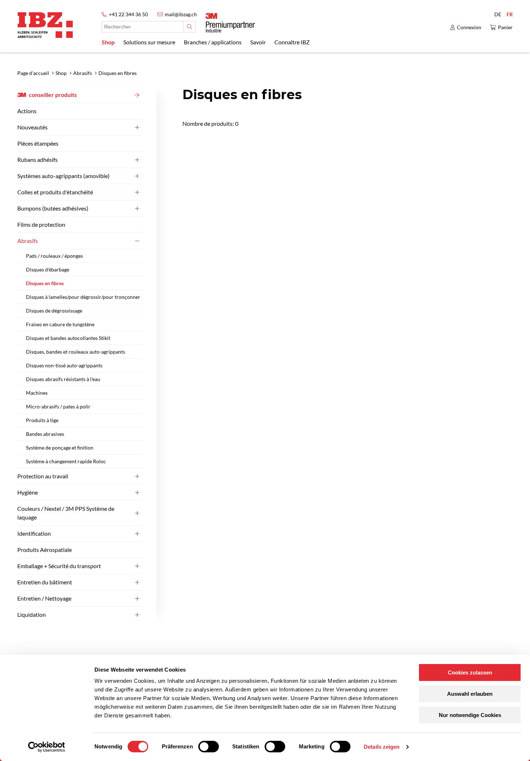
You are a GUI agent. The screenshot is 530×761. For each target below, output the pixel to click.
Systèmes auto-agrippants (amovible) (63, 175)
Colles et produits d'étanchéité (55, 192)
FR (510, 14)
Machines (37, 393)
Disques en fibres (45, 283)
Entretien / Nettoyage (44, 598)
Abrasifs (27, 240)
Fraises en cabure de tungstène (60, 324)
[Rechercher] (189, 26)
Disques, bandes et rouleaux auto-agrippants (75, 352)
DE (497, 14)
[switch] (208, 746)
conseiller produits (53, 94)
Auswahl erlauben (470, 694)
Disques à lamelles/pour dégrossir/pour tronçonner (83, 297)
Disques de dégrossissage (54, 311)
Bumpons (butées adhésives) (52, 208)
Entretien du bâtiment (44, 582)
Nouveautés (32, 127)
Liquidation (31, 614)
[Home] (45, 25)
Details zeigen (381, 747)
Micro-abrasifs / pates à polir (58, 406)
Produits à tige (42, 420)
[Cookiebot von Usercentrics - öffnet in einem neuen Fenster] (46, 747)
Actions (26, 110)
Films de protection (41, 224)
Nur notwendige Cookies (470, 715)
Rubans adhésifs (37, 159)
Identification (34, 533)
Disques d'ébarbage (47, 269)
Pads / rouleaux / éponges (54, 256)
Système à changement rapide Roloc (66, 461)
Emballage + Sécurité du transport (59, 565)
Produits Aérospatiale (44, 549)
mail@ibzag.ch (181, 14)
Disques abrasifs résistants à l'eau (63, 379)
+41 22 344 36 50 (128, 14)
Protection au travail (42, 476)
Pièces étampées (37, 143)
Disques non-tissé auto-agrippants (64, 365)
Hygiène (27, 492)
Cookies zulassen (470, 672)
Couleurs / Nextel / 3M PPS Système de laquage (65, 513)
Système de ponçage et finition (59, 447)
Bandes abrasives (45, 434)
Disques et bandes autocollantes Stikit (68, 338)
